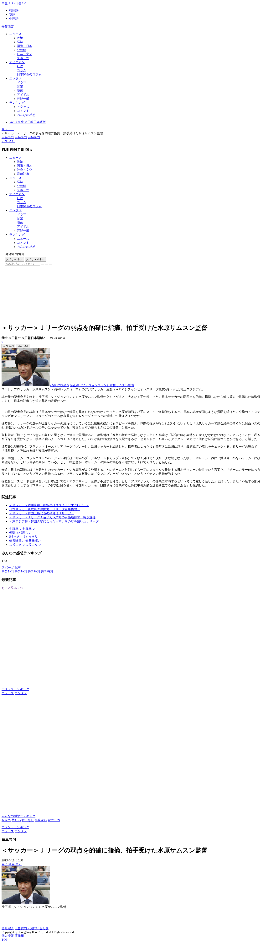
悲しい (16, 820)
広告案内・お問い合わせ (32, 928)
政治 (20, 38)
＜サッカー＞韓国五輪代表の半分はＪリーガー (41, 513)
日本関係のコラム (29, 74)
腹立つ (6, 820)
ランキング (17, 102)
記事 (11, 567)
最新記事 (8, 26)
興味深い (41, 820)
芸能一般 (23, 98)
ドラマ (21, 82)
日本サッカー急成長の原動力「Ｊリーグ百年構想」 (44, 509)
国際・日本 (24, 46)
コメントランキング (15, 827)
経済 (20, 42)
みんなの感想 (26, 114)
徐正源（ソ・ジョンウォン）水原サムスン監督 (102, 385)
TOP (5, 939)
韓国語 (13, 10)
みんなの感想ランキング (18, 816)
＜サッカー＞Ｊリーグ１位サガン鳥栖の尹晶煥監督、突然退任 (52, 517)
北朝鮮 (21, 50)
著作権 (19, 935)
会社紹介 (8, 928)
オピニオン (17, 62)
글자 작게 (8, 345)
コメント (23, 110)
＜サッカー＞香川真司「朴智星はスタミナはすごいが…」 (49, 505)
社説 (20, 66)
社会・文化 (24, 54)
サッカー (8, 129)
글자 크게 (23, 345)
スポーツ (23, 58)
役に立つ (54, 820)
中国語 (13, 18)
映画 (20, 90)
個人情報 (8, 935)
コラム (21, 70)
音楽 (20, 86)
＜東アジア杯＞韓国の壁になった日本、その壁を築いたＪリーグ (54, 521)
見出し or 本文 (14, 259)
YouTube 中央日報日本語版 (27, 122)
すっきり (28, 820)
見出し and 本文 (35, 259)
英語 (12, 14)
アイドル (23, 94)
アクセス (23, 106)
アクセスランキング (15, 689)
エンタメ (15, 78)
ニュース (15, 33)
